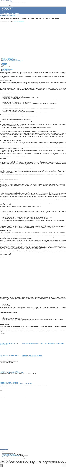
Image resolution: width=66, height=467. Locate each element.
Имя (1, 388)
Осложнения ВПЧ (5, 68)
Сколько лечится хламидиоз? (7, 453)
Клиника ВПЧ (4, 63)
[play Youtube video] (33, 277)
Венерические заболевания (7, 7)
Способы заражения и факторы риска (9, 59)
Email (1, 390)
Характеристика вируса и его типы (8, 58)
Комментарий (2, 397)
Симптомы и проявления (7, 8)
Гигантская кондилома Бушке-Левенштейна (10, 61)
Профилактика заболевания (7, 69)
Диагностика (4, 64)
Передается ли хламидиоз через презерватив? (11, 458)
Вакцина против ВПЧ (6, 70)
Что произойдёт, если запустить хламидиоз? (10, 456)
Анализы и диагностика (6, 9)
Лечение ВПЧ (4, 65)
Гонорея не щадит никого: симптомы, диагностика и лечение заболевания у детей (16, 383)
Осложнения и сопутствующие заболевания (10, 13)
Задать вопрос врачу (8, 12)
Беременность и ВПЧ (6, 66)
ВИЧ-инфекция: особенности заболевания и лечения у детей (11, 372)
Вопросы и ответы (5, 10)
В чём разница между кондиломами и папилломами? (12, 60)
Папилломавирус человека (12, 359)
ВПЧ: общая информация (7, 56)
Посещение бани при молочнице (8, 454)
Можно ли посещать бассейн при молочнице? (11, 455)
